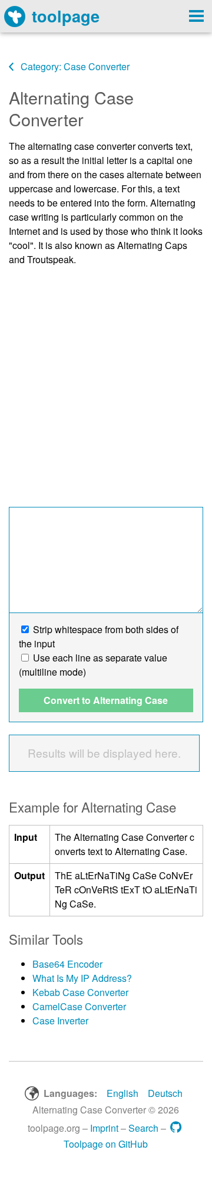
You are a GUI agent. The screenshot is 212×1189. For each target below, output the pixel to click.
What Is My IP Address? (82, 978)
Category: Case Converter (74, 66)
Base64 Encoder (67, 964)
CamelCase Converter (79, 1006)
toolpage (66, 15)
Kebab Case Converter (80, 992)
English (122, 1093)
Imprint (104, 1128)
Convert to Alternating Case (106, 700)
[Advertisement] (106, 382)
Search (143, 1128)
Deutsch (165, 1093)
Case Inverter (60, 1020)
